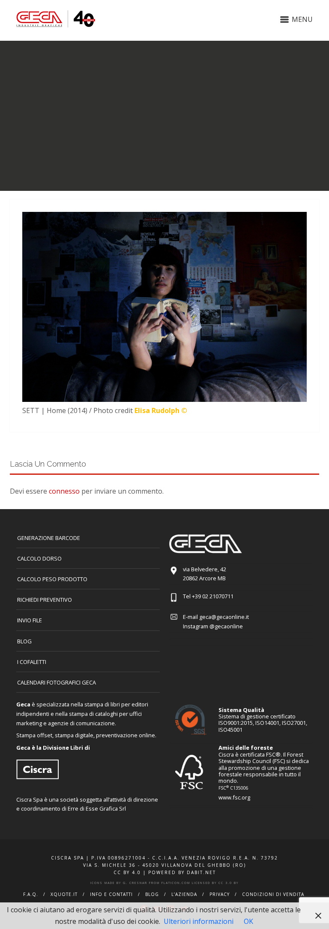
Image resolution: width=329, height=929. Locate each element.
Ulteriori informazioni (198, 921)
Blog (24, 641)
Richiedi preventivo (44, 599)
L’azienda (184, 894)
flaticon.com (176, 883)
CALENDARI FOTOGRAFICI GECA (56, 682)
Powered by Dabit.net (182, 872)
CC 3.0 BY (228, 883)
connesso (64, 491)
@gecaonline (226, 626)
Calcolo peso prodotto (52, 579)
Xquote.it (64, 894)
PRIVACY (219, 894)
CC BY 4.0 (127, 872)
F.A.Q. (30, 894)
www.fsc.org (234, 797)
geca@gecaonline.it (224, 617)
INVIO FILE (29, 620)
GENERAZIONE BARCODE (48, 538)
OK (248, 921)
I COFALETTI (31, 662)
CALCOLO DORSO (39, 558)
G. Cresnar (135, 883)
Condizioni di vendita (273, 894)
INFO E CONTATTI (111, 894)
